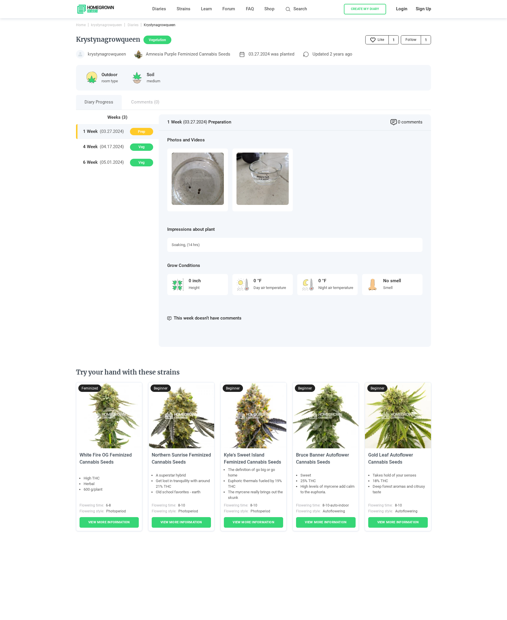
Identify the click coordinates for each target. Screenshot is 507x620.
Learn (206, 8)
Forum (228, 8)
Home (81, 25)
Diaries (159, 8)
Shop (269, 8)
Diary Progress (98, 102)
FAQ (250, 8)
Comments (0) (145, 102)
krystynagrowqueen (106, 25)
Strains (183, 8)
